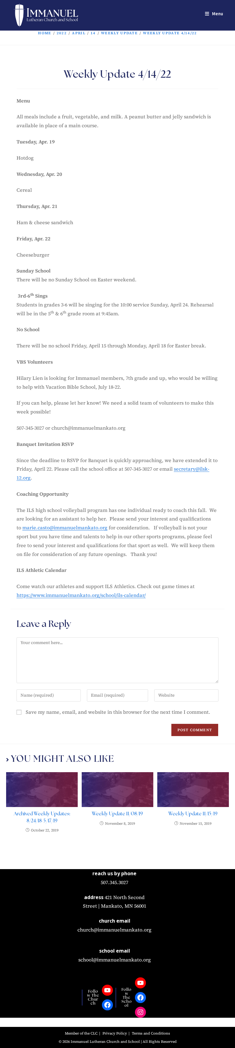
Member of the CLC (81, 1033)
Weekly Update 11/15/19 (193, 814)
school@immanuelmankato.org (114, 959)
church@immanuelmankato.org (114, 929)
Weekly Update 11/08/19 (117, 814)
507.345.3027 (114, 882)
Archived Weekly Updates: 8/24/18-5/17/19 (42, 817)
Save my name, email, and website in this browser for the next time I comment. (118, 712)
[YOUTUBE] (107, 990)
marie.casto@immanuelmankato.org (64, 527)
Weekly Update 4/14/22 (170, 33)
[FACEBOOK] (107, 1004)
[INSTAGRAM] (140, 1012)
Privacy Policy (115, 1033)
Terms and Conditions (151, 1033)
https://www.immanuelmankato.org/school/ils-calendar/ (81, 595)
